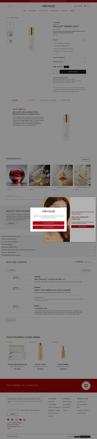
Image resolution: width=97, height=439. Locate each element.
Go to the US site (48, 223)
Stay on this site (48, 227)
